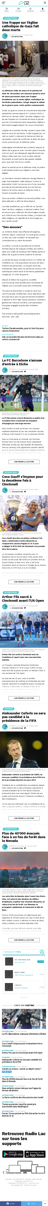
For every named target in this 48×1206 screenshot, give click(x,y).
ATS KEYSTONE (17, 36)
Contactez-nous (33, 1183)
